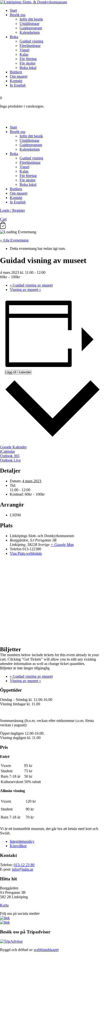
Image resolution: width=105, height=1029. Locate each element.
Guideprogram (31, 28)
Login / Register (12, 210)
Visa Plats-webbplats (26, 553)
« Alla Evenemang (14, 240)
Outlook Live (10, 460)
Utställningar (29, 24)
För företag (28, 59)
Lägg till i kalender (18, 372)
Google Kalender (13, 447)
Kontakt (16, 81)
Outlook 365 (10, 456)
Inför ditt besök (31, 19)
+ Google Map (62, 544)
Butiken (16, 72)
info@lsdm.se (22, 869)
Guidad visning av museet (31, 285)
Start (13, 10)
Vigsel (24, 50)
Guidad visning (31, 41)
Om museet (18, 76)
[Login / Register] (52, 114)
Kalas (24, 54)
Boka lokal (28, 68)
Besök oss (17, 15)
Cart (3, 219)
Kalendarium (30, 32)
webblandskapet (46, 950)
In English (18, 85)
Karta (4, 905)
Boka (14, 37)
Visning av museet (25, 290)
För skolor (27, 63)
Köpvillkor (18, 846)
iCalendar (7, 451)
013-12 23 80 (24, 865)
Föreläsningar (30, 46)
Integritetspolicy (22, 841)
